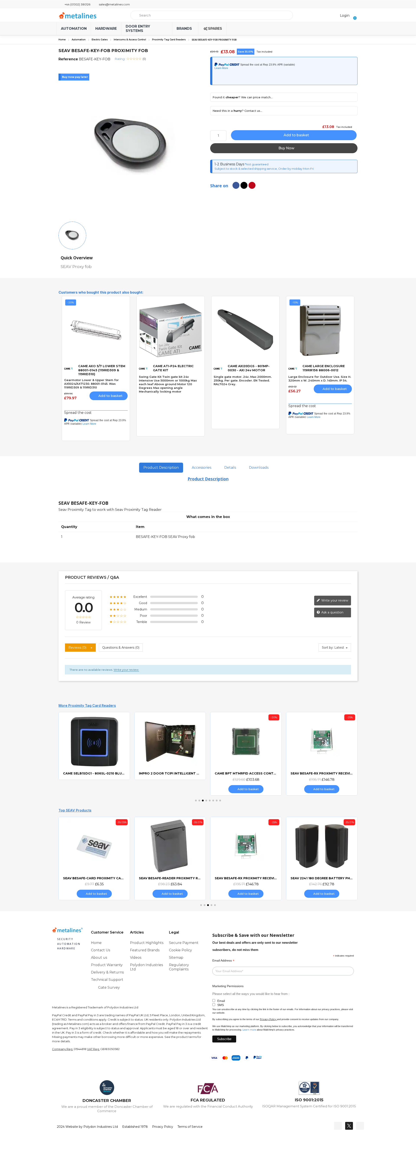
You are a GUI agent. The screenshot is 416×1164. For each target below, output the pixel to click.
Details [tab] (230, 467)
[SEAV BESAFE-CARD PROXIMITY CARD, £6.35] (71, 858)
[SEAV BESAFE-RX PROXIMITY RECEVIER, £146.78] (287, 753)
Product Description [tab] (161, 467)
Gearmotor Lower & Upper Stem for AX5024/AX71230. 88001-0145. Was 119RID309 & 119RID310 (91, 383)
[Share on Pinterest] (252, 185)
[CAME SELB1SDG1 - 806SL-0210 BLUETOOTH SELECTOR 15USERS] (60, 745)
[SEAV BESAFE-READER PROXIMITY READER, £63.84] (147, 858)
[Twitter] (349, 1126)
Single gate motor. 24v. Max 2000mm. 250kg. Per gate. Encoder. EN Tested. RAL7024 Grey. (243, 380)
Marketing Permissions (228, 986)
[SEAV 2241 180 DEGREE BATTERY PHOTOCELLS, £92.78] (299, 858)
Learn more (249, 1029)
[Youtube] (360, 1126)
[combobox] (211, 15)
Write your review (334, 600)
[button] (353, 15)
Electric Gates (100, 39)
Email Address (223, 960)
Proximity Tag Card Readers (169, 39)
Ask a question (331, 612)
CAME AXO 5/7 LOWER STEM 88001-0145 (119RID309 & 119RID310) (101, 370)
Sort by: (327, 647)
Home (62, 39)
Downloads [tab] (258, 467)
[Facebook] (338, 1126)
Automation (79, 39)
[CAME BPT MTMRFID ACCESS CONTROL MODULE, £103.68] (212, 753)
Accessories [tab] (201, 467)
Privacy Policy (268, 1019)
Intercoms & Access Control (130, 39)
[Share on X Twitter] (243, 185)
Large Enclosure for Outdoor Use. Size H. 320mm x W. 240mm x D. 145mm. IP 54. (319, 378)
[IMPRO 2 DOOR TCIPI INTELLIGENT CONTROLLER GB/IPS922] (136, 745)
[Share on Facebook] (235, 185)
